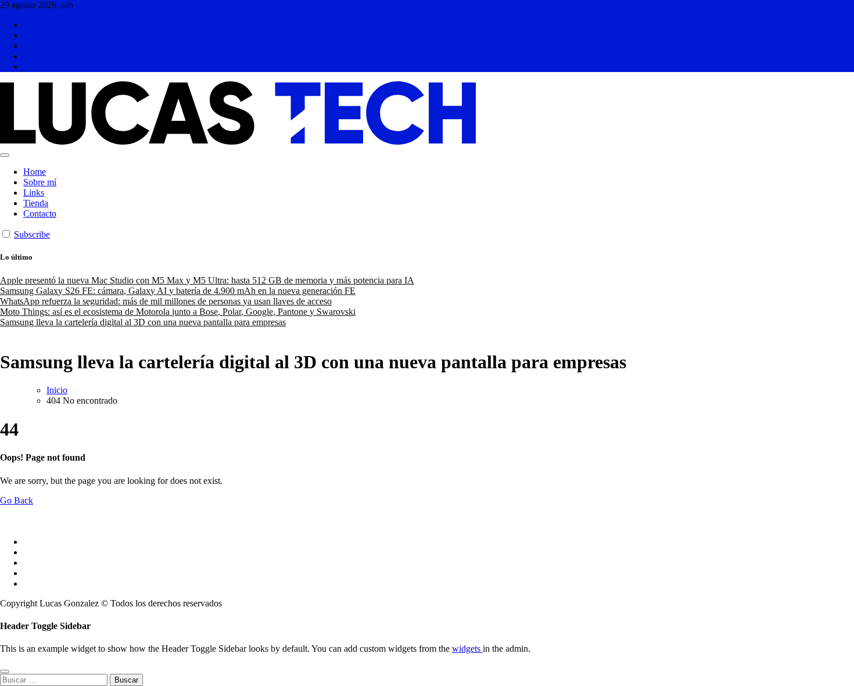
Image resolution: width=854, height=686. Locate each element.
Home (34, 172)
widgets (467, 648)
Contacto (39, 213)
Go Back (16, 500)
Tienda (35, 203)
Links (33, 192)
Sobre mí (39, 182)
